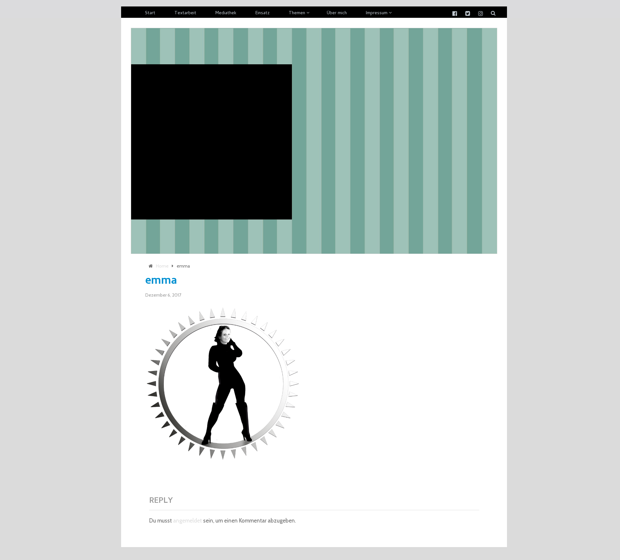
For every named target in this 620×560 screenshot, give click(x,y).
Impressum (377, 13)
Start (150, 13)
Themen (297, 13)
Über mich (337, 13)
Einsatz (262, 13)
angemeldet (187, 520)
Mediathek (225, 13)
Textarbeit (185, 13)
